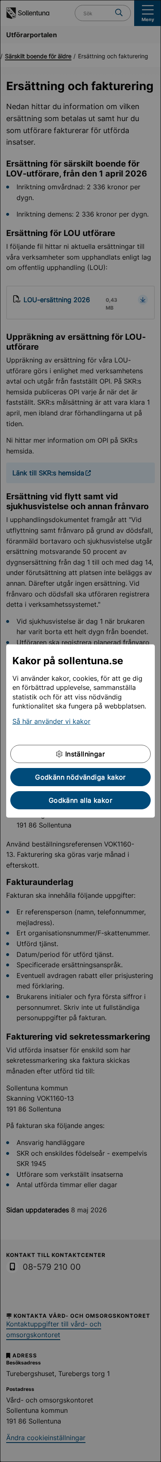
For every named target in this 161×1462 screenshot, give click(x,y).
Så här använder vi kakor (51, 721)
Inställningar (84, 754)
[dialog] (80, 731)
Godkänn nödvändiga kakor (80, 777)
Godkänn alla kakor (80, 800)
